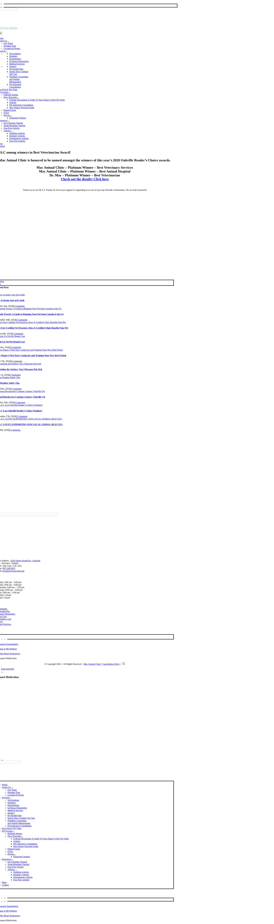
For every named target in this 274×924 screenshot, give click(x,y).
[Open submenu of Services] (6, 51)
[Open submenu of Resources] (8, 121)
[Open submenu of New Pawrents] (18, 98)
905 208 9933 (9, 568)
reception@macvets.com (13, 571)
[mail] (2, 5)
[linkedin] (3, 637)
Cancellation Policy (111, 664)
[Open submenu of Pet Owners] (13, 831)
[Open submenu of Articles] (12, 131)
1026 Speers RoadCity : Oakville (25, 560)
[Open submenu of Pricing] (11, 116)
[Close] (2, 672)
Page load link (7, 669)
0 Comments (19, 306)
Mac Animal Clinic (92, 664)
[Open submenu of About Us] (8, 41)
